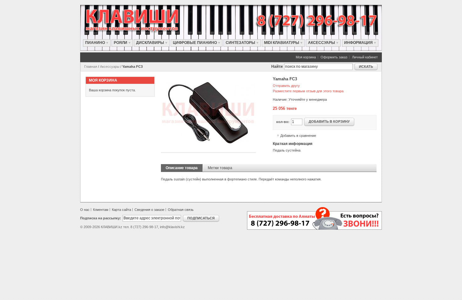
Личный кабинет (365, 57)
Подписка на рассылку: (100, 218)
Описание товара (182, 168)
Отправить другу (286, 86)
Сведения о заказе (149, 210)
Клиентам (100, 210)
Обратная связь (181, 210)
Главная (90, 66)
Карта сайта (121, 210)
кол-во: (282, 122)
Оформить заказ (334, 57)
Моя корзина (306, 57)
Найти (277, 66)
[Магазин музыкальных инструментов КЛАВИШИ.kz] (138, 20)
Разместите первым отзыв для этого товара (308, 91)
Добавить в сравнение (298, 135)
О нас (85, 210)
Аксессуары (109, 66)
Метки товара (220, 168)
